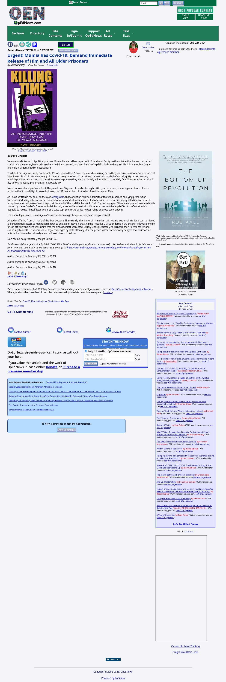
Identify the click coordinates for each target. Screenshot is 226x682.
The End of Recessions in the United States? (176, 387)
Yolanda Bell (171, 361)
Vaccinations (54, 301)
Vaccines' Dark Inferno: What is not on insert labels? (180, 411)
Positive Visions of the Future (169, 448)
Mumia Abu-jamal (39, 301)
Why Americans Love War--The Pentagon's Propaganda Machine (185, 323)
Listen (66, 45)
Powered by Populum (113, 678)
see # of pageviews (201, 354)
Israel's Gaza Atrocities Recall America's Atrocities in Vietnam (36, 387)
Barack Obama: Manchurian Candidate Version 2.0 (31, 410)
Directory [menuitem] (37, 33)
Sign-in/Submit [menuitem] (74, 33)
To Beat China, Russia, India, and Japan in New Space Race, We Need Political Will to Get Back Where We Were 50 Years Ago (185, 490)
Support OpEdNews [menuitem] (92, 33)
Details (39, 151)
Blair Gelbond (192, 448)
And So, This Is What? (166, 482)
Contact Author (22, 332)
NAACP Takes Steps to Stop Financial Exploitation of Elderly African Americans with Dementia (183, 433)
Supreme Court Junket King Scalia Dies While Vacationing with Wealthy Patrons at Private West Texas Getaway (58, 396)
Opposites (161, 394)
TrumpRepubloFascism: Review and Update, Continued (181, 352)
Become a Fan (148, 47)
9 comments (52, 65)
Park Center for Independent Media (131, 289)
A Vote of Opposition (166, 515)
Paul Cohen (179, 425)
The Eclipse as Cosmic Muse (169, 418)
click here (189, 531)
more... (108, 292)
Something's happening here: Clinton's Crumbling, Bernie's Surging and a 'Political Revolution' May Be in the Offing (61, 400)
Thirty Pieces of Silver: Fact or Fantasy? (174, 498)
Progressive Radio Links (185, 652)
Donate (52, 367)
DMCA (45, 151)
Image (20, 151)
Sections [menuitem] (18, 33)
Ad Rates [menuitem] (108, 33)
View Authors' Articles (123, 332)
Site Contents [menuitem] (55, 33)
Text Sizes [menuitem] (126, 33)
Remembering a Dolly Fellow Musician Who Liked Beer (181, 332)
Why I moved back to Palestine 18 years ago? (177, 313)
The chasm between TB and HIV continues (176, 475)
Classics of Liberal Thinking (185, 646)
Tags (65, 301)
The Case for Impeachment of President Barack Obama (33, 405)
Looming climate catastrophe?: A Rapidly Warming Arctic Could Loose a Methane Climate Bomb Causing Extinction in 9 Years (65, 391)
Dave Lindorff (30, 151)
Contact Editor (70, 332)
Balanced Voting (164, 425)
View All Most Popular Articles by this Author (66, 382)
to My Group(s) (15, 306)
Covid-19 (26, 301)
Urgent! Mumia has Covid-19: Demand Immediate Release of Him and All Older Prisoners (59, 58)
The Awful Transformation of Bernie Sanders (176, 441)
